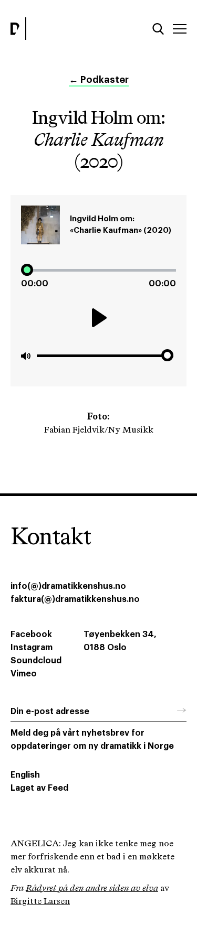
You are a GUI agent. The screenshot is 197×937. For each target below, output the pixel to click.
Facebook (31, 634)
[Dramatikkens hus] (52, 28)
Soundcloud (36, 660)
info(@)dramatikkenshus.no (68, 586)
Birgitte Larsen (40, 901)
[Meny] (179, 29)
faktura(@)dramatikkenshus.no (75, 599)
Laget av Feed (39, 788)
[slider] (98, 270)
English (25, 775)
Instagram (32, 647)
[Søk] (158, 29)
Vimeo (24, 674)
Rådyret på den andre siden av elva (92, 888)
